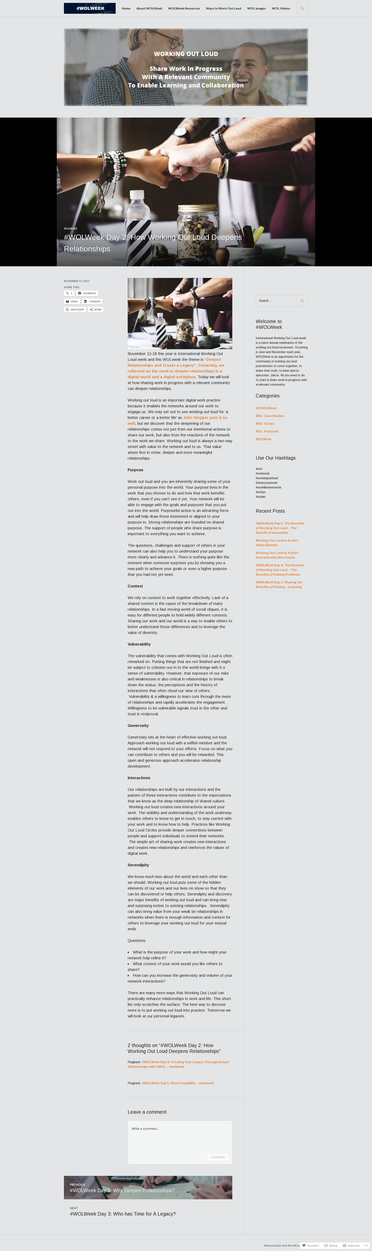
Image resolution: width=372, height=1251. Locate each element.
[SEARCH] (302, 8)
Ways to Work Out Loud (223, 8)
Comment (218, 1157)
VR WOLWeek (266, 408)
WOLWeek (70, 228)
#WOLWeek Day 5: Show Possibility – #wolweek (178, 1083)
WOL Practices (267, 431)
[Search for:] (282, 300)
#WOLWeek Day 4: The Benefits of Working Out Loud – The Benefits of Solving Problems (280, 570)
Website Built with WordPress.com (285, 1245)
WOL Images (256, 8)
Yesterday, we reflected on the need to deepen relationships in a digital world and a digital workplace (176, 371)
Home (126, 8)
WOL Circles (265, 423)
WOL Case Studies (270, 416)
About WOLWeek (149, 8)
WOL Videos (281, 8)
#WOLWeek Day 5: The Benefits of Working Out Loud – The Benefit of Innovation (280, 528)
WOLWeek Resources (184, 8)
